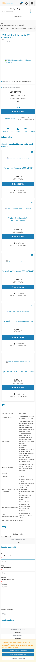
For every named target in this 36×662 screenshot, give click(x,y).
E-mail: (6, 555)
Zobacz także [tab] (8, 132)
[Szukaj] (32, 10)
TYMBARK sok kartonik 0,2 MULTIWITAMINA (18, 219)
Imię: (6, 567)
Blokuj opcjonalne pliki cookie (18, 654)
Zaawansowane (18, 16)
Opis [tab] (18, 132)
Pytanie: (7, 578)
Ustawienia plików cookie (18, 658)
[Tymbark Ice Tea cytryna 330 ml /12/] (18, 158)
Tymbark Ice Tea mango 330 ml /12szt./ (18, 271)
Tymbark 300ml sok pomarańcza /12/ (18, 321)
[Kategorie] (32, 3)
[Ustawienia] (26, 3)
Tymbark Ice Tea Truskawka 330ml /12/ (18, 371)
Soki (7, 28)
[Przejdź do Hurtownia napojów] (2, 28)
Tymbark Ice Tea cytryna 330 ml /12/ (18, 168)
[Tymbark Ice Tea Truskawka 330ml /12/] (18, 362)
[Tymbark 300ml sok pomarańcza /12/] (18, 311)
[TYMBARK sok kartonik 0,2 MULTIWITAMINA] (18, 208)
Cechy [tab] (25, 132)
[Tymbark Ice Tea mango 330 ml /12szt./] (18, 261)
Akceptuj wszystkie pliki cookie (18, 650)
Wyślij (4, 614)
